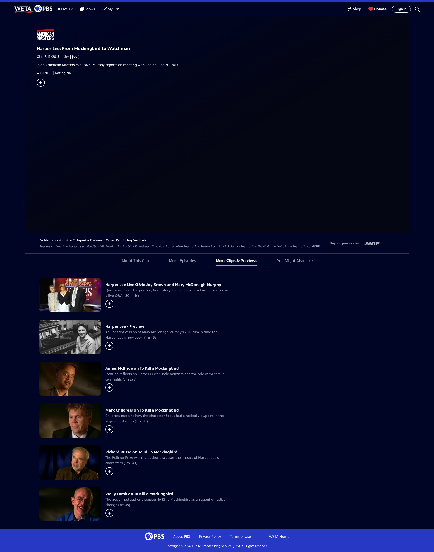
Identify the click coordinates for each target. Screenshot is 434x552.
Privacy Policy (210, 536)
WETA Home (279, 536)
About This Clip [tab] (135, 260)
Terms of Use (240, 536)
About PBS (181, 536)
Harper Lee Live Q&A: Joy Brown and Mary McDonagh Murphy (163, 284)
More (315, 246)
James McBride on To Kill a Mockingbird (142, 368)
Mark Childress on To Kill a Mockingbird (142, 410)
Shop (357, 9)
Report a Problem (89, 240)
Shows (90, 9)
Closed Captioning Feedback (126, 240)
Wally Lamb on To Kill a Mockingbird (139, 493)
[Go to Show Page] (223, 34)
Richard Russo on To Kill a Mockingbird (141, 452)
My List (113, 9)
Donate (380, 9)
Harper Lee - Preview (124, 326)
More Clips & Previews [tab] (236, 260)
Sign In (401, 9)
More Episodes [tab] (182, 260)
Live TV (67, 9)
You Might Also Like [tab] (295, 260)
